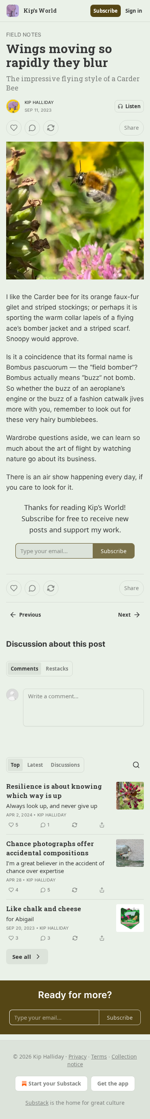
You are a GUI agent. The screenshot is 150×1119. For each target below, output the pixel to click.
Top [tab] (15, 764)
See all (21, 956)
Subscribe (105, 10)
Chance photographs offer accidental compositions (50, 848)
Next (124, 614)
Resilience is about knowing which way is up (54, 791)
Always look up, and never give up (51, 806)
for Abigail (20, 919)
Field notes (23, 34)
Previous (30, 614)
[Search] (136, 765)
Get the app (112, 1083)
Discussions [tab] (65, 764)
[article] (75, 806)
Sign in (133, 10)
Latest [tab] (35, 764)
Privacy (77, 1056)
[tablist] (39, 668)
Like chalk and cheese (43, 908)
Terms (99, 1056)
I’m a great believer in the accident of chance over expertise (55, 867)
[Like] (14, 127)
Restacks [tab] (57, 668)
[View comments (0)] (32, 127)
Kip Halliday (39, 102)
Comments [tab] (24, 668)
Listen (133, 106)
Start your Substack (54, 1083)
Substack (36, 1102)
